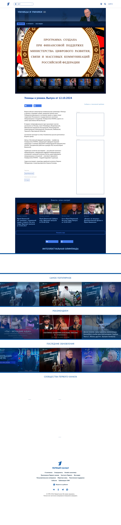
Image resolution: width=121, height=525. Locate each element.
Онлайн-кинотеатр (70, 472)
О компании (48, 472)
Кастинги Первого (66, 475)
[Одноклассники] (38, 105)
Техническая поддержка (76, 478)
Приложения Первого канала (50, 475)
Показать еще (60, 232)
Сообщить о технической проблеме (94, 104)
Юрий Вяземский (29, 173)
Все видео (77, 475)
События (54, 480)
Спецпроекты (58, 472)
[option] (25, 83)
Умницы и (30, 12)
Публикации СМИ (64, 480)
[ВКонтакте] (28, 105)
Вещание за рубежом (62, 484)
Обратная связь (62, 478)
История (27, 180)
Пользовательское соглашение (46, 478)
